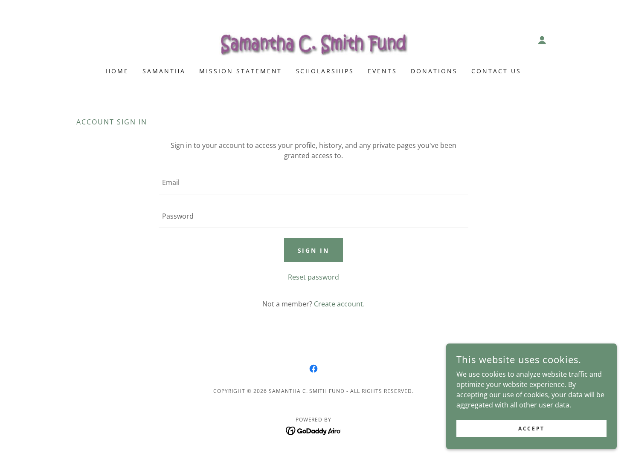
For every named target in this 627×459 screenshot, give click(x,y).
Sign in (314, 250)
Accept (531, 428)
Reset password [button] (313, 277)
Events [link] (382, 71)
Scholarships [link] (325, 71)
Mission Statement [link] (240, 71)
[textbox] (313, 182)
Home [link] (117, 71)
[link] (314, 39)
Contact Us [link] (496, 71)
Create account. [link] (339, 304)
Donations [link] (434, 71)
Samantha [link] (164, 71)
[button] (542, 40)
